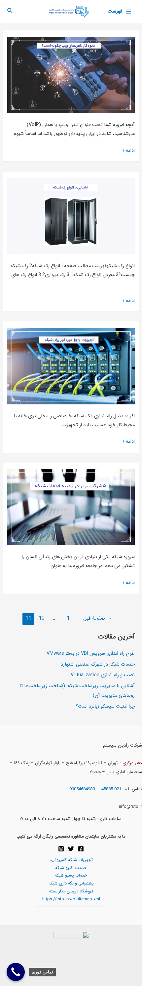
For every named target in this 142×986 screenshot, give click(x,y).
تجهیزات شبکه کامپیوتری (71, 860)
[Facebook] (81, 849)
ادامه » (128, 150)
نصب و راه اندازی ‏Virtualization (103, 675)
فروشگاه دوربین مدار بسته (71, 891)
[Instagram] (61, 849)
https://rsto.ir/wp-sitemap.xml (71, 899)
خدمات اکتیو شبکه (71, 868)
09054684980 (82, 789)
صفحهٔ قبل (97, 618)
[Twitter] (71, 849)
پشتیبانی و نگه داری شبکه (71, 883)
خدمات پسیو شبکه (71, 875)
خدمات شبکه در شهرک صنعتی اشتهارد (98, 664)
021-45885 (111, 789)
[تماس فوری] (16, 972)
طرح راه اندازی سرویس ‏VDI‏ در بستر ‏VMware (91, 653)
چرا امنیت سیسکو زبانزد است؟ (105, 706)
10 (42, 618)
